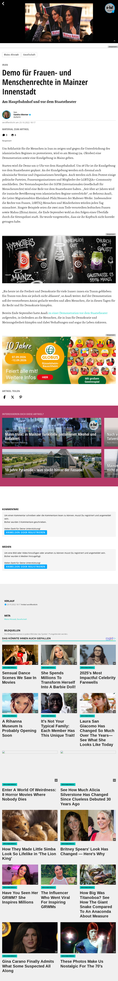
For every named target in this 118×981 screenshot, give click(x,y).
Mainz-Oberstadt (12, 442)
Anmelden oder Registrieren (25, 532)
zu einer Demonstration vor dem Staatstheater (77, 313)
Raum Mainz (112, 442)
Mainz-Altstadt (11, 54)
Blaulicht (23, 442)
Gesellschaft (29, 54)
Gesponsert (9, 474)
